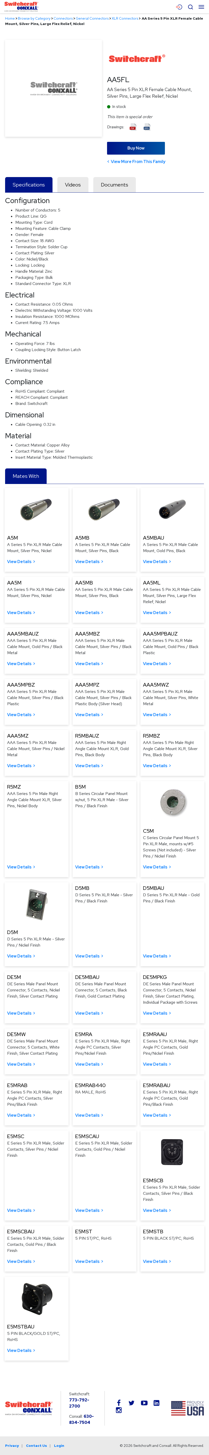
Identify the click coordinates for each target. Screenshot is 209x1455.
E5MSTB (153, 1231)
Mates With (26, 476)
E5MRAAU (155, 1034)
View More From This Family (138, 161)
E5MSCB (153, 1180)
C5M (148, 831)
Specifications (29, 184)
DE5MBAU (87, 977)
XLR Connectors (125, 18)
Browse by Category (34, 18)
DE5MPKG (155, 977)
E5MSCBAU (20, 1231)
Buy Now (136, 148)
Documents (114, 184)
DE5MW (16, 1034)
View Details (19, 561)
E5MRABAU (156, 1085)
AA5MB (84, 582)
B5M (80, 787)
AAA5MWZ (156, 684)
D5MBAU (153, 888)
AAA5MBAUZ (23, 633)
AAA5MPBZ (21, 684)
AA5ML (152, 582)
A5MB (82, 537)
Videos (73, 184)
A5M (12, 537)
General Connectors (92, 18)
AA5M (14, 582)
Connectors (63, 18)
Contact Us (36, 1445)
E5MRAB (17, 1085)
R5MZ (14, 787)
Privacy (12, 1445)
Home (10, 18)
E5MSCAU (87, 1136)
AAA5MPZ (87, 684)
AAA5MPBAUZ (160, 633)
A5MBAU (153, 537)
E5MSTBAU (20, 1326)
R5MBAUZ (87, 735)
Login (59, 1445)
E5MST (83, 1231)
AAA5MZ (18, 735)
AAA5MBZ (87, 633)
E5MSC (15, 1136)
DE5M (14, 977)
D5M (12, 932)
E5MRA (83, 1034)
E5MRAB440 (90, 1085)
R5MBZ (151, 735)
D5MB (82, 888)
